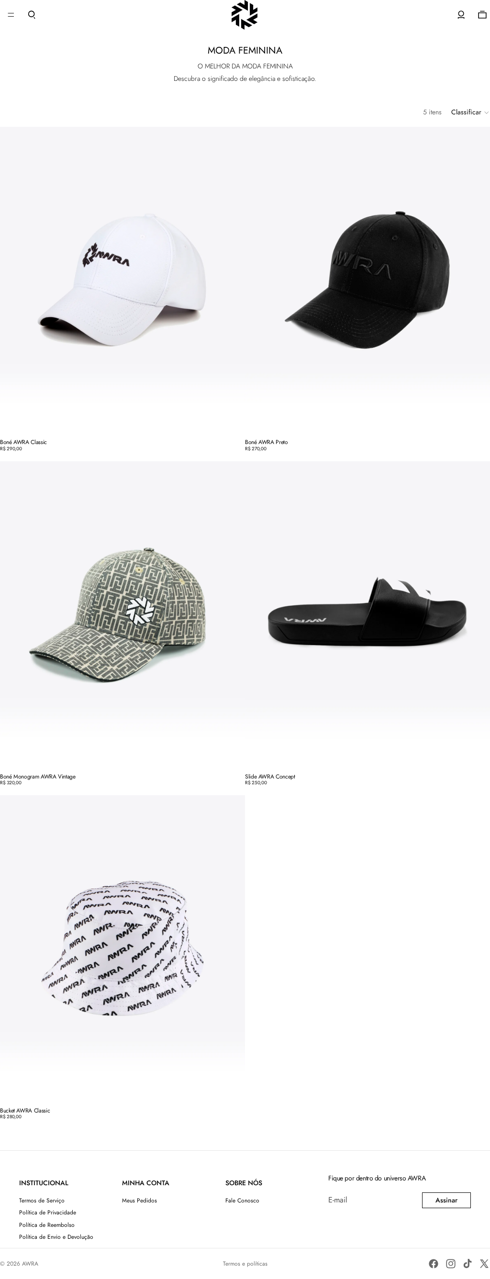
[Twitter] (484, 1263)
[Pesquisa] (31, 14)
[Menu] (11, 15)
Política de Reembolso (47, 1225)
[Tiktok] (467, 1263)
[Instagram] (451, 1263)
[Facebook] (433, 1263)
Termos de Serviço (42, 1200)
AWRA (30, 1263)
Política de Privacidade (47, 1212)
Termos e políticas (245, 1263)
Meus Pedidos (139, 1200)
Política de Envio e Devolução (56, 1237)
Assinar (446, 1200)
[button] (470, 112)
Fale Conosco (242, 1200)
